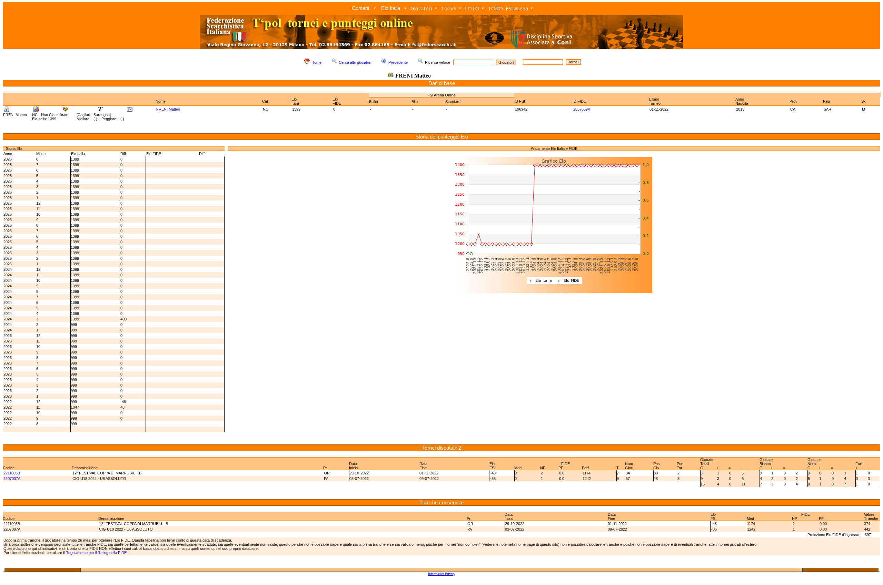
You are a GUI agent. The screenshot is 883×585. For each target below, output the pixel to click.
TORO (495, 8)
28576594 (581, 109)
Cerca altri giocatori (355, 62)
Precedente (398, 62)
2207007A (11, 478)
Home (316, 62)
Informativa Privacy (441, 574)
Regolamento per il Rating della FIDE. (97, 553)
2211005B (11, 473)
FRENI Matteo (168, 109)
